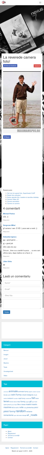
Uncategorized (8, 371)
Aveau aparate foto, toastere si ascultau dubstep (23, 197)
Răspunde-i (6, 220)
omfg (25, 407)
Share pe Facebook (10, 65)
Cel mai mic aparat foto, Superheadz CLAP (21, 193)
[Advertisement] (22, 330)
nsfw (21, 407)
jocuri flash (14, 404)
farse (37, 398)
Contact (10, 437)
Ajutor (9, 431)
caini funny (16, 394)
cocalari (16, 398)
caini (9, 395)
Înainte (37, 66)
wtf (28, 415)
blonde (5, 395)
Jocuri (5, 359)
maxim (34, 404)
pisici (36, 407)
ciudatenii (10, 398)
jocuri (9, 404)
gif (30, 401)
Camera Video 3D (13, 199)
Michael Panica (9, 213)
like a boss (21, 404)
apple (30, 391)
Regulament (12, 433)
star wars (19, 415)
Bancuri (6, 350)
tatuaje (24, 415)
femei (6, 401)
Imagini (6, 354)
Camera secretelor (13, 201)
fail (33, 398)
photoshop (30, 407)
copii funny (21, 398)
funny (23, 401)
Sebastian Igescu (9, 237)
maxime (7, 407)
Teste (5, 367)
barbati (38, 391)
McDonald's (15, 407)
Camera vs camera (13, 203)
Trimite (6, 312)
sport (15, 415)
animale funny (23, 391)
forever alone (13, 402)
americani (6, 391)
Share (7, 137)
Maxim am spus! (3, 2)
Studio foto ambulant (14, 195)
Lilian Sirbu (7, 261)
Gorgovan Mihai (9, 225)
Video (5, 375)
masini (28, 404)
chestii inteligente (27, 395)
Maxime (6, 363)
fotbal (18, 402)
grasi (33, 401)
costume (28, 398)
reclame (29, 411)
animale (13, 391)
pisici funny (9, 411)
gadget (27, 401)
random (21, 411)
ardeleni (34, 391)
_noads (33, 415)
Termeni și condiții (13, 435)
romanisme (8, 415)
